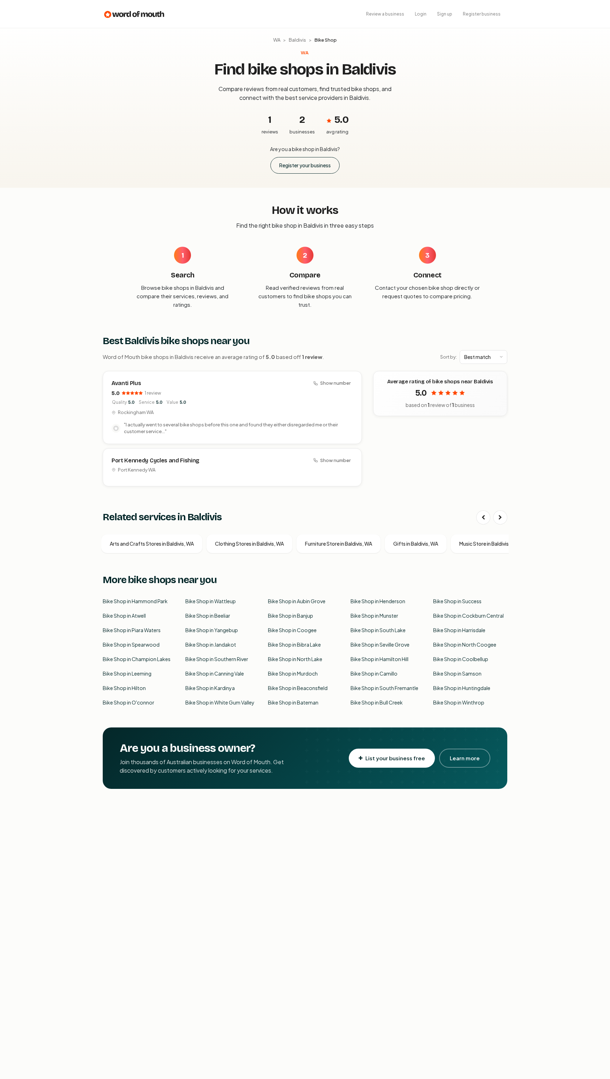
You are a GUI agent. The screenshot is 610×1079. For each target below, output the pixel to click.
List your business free (395, 758)
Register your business (305, 165)
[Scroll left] (483, 517)
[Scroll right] (500, 517)
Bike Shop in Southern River (216, 659)
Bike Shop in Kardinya (210, 688)
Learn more (465, 758)
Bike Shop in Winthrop (458, 702)
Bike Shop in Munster (374, 615)
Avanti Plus (126, 383)
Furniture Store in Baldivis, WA (338, 543)
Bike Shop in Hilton (124, 688)
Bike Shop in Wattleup (210, 601)
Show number (335, 383)
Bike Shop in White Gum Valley (220, 702)
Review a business (385, 14)
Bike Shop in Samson (457, 673)
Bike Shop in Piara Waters (132, 630)
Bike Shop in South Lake (378, 630)
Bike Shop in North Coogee (464, 644)
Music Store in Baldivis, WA (489, 543)
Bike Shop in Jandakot (210, 644)
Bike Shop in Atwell (124, 615)
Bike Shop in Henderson (378, 601)
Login (420, 14)
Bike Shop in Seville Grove (380, 644)
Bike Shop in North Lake (295, 659)
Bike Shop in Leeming (127, 673)
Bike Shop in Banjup (290, 615)
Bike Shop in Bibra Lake (294, 644)
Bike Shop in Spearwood (131, 644)
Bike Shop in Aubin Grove (296, 601)
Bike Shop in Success (457, 601)
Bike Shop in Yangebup (211, 630)
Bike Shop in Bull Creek (377, 702)
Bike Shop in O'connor (128, 702)
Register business (482, 14)
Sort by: (448, 357)
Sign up (444, 14)
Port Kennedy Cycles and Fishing (155, 460)
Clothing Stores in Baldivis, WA (249, 543)
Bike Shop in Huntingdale (461, 688)
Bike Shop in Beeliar (207, 615)
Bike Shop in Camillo (374, 673)
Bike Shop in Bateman (293, 702)
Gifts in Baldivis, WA (415, 543)
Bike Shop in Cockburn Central (468, 615)
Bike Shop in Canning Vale (214, 673)
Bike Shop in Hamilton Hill (379, 659)
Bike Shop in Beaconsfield (298, 688)
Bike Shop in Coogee (292, 630)
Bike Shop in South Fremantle (384, 688)
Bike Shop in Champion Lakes (137, 659)
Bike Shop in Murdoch (293, 673)
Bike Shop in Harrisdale (459, 630)
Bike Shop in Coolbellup (460, 659)
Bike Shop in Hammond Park (135, 601)
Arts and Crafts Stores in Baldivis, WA (152, 543)
